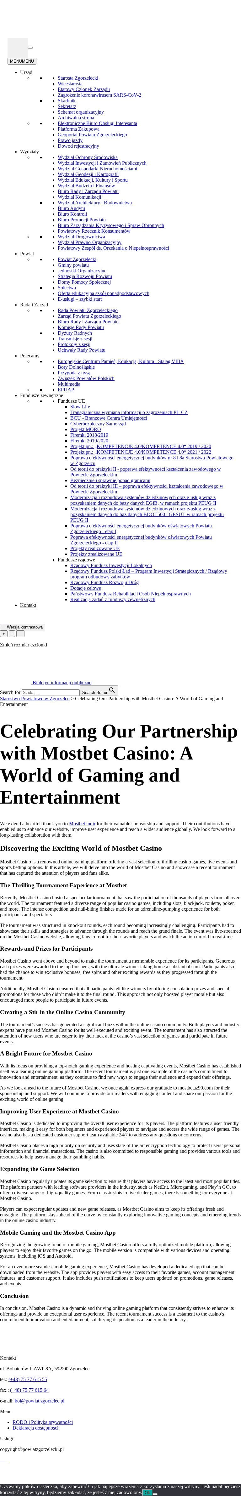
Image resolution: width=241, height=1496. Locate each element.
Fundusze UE (71, 401)
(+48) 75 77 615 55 (27, 1379)
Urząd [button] (26, 72)
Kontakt (28, 605)
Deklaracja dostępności (35, 1428)
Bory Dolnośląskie (76, 367)
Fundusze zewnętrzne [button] (41, 395)
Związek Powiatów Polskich (86, 378)
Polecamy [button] (30, 355)
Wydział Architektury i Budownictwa (95, 202)
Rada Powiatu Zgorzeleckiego (88, 310)
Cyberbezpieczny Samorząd (98, 423)
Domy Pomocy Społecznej (84, 282)
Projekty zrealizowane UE (96, 554)
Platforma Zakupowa (78, 129)
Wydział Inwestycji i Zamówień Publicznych (102, 163)
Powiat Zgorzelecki (77, 259)
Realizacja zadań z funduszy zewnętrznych (112, 599)
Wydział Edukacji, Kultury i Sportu (93, 180)
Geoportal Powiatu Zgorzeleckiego (92, 134)
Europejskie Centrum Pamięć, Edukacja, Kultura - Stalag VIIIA (121, 361)
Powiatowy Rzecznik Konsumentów (94, 231)
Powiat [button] (27, 253)
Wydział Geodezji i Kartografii (88, 174)
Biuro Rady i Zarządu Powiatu (88, 191)
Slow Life (80, 406)
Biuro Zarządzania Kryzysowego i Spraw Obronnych (111, 225)
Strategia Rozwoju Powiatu (85, 276)
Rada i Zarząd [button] (34, 304)
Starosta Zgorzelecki (78, 78)
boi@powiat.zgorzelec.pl (39, 1400)
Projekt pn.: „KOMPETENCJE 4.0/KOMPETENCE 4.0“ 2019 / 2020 (140, 446)
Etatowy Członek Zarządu (84, 89)
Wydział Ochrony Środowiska (88, 157)
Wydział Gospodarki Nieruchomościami (97, 168)
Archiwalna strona (76, 117)
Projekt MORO (85, 429)
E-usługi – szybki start (80, 299)
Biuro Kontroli (72, 214)
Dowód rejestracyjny (78, 146)
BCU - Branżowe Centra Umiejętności (108, 418)
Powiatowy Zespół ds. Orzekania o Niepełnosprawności (113, 248)
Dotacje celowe (85, 588)
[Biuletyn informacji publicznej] (18, 48)
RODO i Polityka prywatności (43, 1422)
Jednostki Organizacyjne (82, 270)
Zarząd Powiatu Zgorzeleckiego (89, 316)
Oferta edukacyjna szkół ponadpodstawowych (103, 293)
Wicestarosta (70, 83)
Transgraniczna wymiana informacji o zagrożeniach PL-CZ (129, 412)
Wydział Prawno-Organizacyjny (89, 242)
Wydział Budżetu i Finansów (86, 185)
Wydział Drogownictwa (81, 236)
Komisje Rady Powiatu (81, 327)
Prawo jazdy (70, 140)
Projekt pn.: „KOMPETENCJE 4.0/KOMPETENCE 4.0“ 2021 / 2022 (140, 452)
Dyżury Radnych (75, 333)
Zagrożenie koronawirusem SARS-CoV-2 (99, 95)
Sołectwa (67, 287)
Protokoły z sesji (74, 344)
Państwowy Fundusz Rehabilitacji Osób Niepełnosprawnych (130, 593)
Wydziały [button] (29, 151)
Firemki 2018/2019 (89, 435)
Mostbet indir (82, 823)
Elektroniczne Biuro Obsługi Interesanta (97, 123)
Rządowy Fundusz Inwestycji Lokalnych (111, 565)
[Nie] (155, 1494)
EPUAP (66, 389)
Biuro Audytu (71, 208)
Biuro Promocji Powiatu (82, 219)
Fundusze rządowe (76, 559)
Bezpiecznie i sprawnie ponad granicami (110, 480)
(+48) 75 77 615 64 (29, 1390)
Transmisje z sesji (75, 338)
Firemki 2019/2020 (89, 440)
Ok (147, 1492)
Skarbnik (67, 100)
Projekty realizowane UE (95, 548)
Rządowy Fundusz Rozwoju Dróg (104, 582)
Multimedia (69, 384)
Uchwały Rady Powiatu (81, 350)
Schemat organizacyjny (81, 112)
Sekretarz (67, 106)
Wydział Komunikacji (79, 197)
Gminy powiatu (73, 265)
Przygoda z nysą (74, 372)
